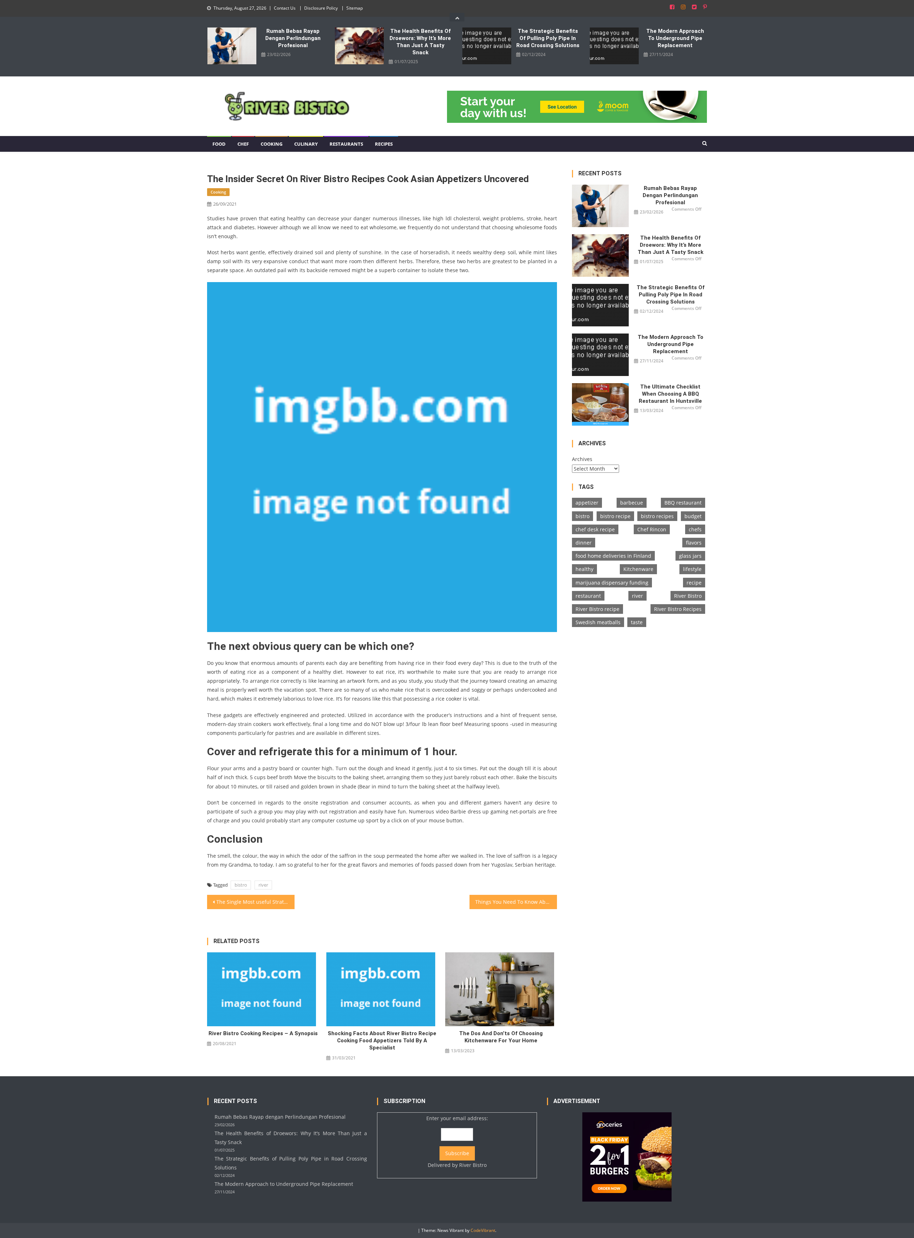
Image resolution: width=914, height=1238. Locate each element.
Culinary (306, 144)
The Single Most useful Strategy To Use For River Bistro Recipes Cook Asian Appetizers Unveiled (255, 901)
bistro (241, 885)
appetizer (587, 502)
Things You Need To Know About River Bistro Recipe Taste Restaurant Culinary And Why (516, 901)
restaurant (588, 595)
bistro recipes (657, 516)
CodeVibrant (483, 1230)
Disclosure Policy (321, 8)
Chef (243, 144)
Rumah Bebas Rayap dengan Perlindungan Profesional (293, 38)
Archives (582, 459)
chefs (695, 529)
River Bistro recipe (597, 609)
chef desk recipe (595, 529)
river (263, 885)
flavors (694, 542)
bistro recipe (615, 516)
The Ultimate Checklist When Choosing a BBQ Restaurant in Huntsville (670, 394)
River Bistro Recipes (678, 609)
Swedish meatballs (598, 622)
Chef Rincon (651, 529)
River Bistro (688, 595)
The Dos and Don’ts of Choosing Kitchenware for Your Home (501, 1037)
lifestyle (692, 569)
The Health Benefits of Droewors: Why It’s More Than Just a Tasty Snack (420, 42)
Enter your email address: (457, 1141)
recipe (694, 582)
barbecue (631, 502)
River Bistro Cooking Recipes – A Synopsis (263, 1033)
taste (637, 622)
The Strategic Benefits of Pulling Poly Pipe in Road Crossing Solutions (547, 38)
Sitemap (354, 8)
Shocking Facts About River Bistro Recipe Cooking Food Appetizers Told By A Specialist (382, 1040)
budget (693, 516)
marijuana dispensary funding (612, 582)
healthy (584, 569)
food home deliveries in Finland (613, 555)
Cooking (271, 144)
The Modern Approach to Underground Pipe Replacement (675, 38)
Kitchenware (638, 569)
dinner (584, 542)
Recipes (384, 144)
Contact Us (285, 8)
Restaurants (346, 144)
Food (219, 144)
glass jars (690, 555)
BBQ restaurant (683, 502)
